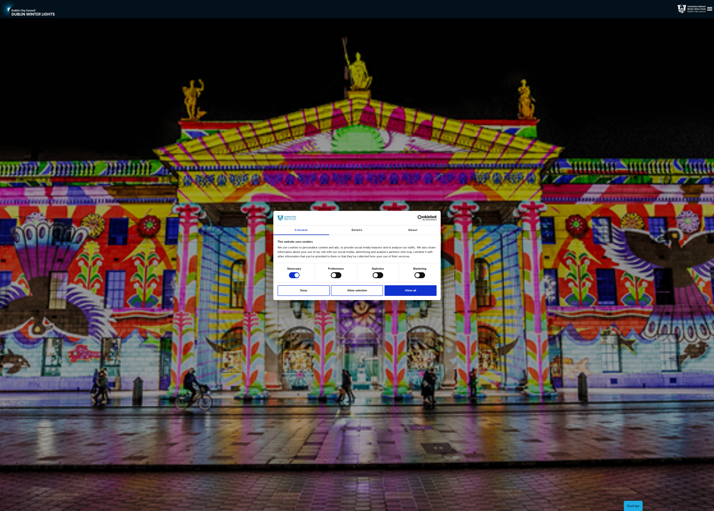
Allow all (410, 290)
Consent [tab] (301, 230)
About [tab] (413, 230)
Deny (303, 290)
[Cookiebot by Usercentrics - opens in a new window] (420, 218)
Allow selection (357, 290)
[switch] (336, 275)
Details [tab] (357, 230)
